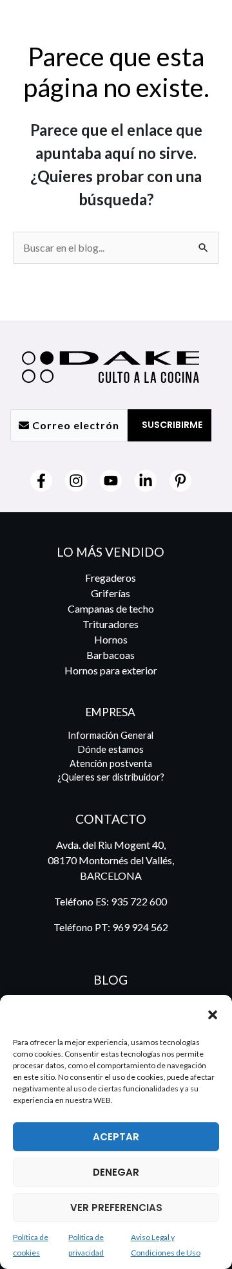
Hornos (111, 639)
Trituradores (110, 624)
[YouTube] (111, 481)
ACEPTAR (116, 1137)
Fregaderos (110, 577)
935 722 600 (139, 901)
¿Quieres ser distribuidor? (110, 777)
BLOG (110, 979)
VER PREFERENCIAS (116, 1207)
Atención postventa (111, 763)
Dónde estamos (111, 749)
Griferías (110, 593)
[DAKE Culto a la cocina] (71, 1014)
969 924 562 (140, 927)
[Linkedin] (146, 481)
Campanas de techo (111, 608)
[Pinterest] (180, 481)
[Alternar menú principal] (204, 25)
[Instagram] (76, 481)
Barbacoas (110, 655)
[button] (212, 1014)
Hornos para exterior (110, 670)
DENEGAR (116, 1172)
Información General (110, 735)
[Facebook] (41, 481)
